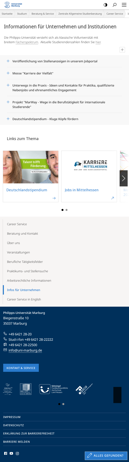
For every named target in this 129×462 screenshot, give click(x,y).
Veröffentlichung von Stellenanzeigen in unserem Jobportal (54, 60)
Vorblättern (124, 178)
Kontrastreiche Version (105, 4)
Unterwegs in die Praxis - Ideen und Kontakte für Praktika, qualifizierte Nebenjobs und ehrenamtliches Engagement (63, 86)
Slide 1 (62, 210)
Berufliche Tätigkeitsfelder (25, 262)
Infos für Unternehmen (23, 290)
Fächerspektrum (27, 42)
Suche (114, 4)
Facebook (5, 455)
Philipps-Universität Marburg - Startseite (14, 4)
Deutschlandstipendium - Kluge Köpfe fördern (45, 118)
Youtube (11, 455)
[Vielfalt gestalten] (10, 389)
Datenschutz (13, 425)
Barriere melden (16, 442)
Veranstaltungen (18, 252)
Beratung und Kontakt (22, 233)
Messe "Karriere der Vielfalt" (32, 72)
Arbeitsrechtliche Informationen (29, 280)
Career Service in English (24, 299)
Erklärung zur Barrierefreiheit (29, 433)
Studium (22, 13)
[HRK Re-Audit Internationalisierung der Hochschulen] (28, 389)
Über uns (13, 243)
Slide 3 (67, 210)
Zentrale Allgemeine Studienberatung (80, 13)
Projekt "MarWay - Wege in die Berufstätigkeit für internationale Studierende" (58, 103)
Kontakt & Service (21, 368)
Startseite (7, 13)
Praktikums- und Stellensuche (27, 271)
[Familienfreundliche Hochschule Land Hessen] (56, 389)
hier (98, 42)
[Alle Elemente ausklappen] (122, 49)
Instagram (17, 455)
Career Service (114, 13)
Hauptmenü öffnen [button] (124, 4)
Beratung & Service (43, 13)
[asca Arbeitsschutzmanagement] (86, 389)
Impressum (12, 417)
